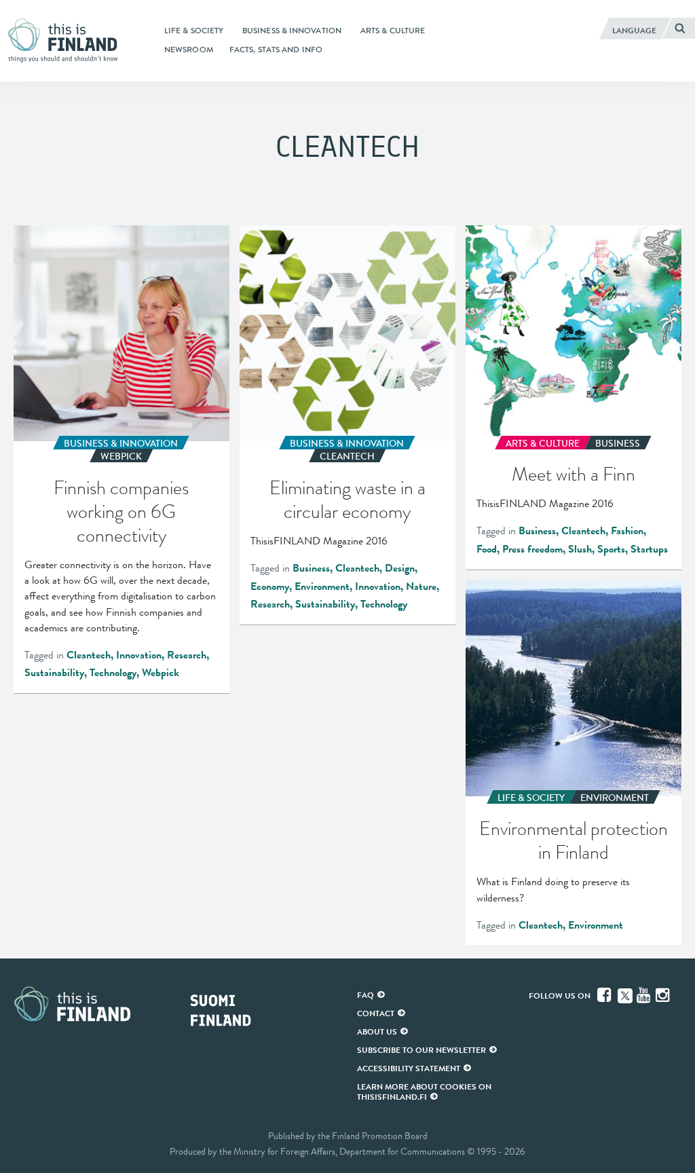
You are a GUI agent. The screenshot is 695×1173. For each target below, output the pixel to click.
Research (186, 655)
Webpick (160, 673)
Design (400, 568)
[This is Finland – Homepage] (66, 40)
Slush (580, 549)
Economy (269, 586)
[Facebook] (605, 995)
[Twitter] (625, 994)
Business (311, 568)
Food (486, 549)
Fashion (627, 531)
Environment (322, 586)
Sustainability (54, 673)
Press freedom (532, 549)
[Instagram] (664, 995)
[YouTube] (645, 995)
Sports (611, 549)
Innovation (139, 655)
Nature (421, 586)
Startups (649, 549)
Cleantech (89, 655)
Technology (113, 673)
